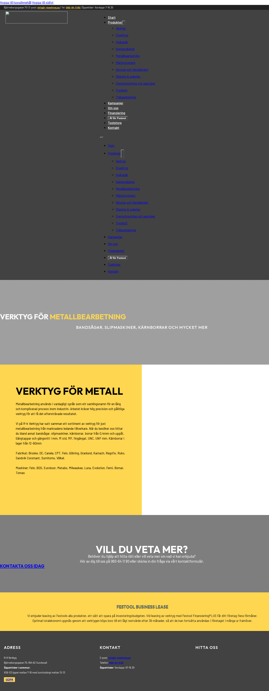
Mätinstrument (125, 62)
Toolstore (115, 122)
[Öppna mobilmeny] (101, 137)
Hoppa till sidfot (43, 2)
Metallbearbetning (128, 56)
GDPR (9, 679)
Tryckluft (122, 90)
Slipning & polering (128, 76)
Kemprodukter (125, 49)
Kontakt (113, 127)
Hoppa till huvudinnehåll (15, 2)
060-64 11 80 (73, 7)
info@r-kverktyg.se (48, 7)
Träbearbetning (126, 97)
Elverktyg (122, 35)
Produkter (115, 22)
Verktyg (121, 28)
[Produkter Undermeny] (123, 23)
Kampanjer (115, 103)
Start (112, 17)
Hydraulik (122, 42)
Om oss (113, 108)
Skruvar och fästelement (132, 69)
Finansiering (116, 113)
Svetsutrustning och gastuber (135, 83)
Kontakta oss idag (22, 566)
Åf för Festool (117, 118)
